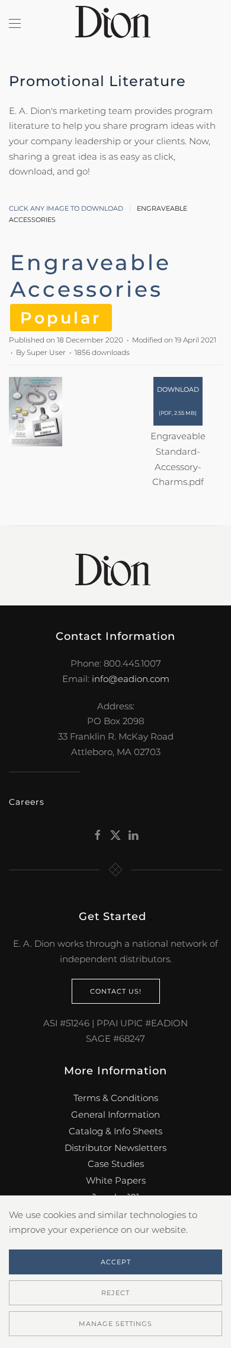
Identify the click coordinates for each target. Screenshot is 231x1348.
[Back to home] (115, 23)
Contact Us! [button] (116, 991)
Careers (26, 802)
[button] (15, 23)
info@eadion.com (130, 678)
